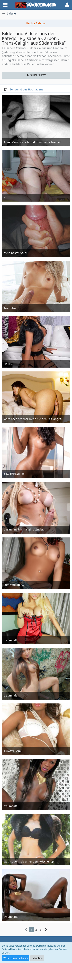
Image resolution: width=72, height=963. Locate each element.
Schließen (37, 958)
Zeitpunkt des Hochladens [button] (26, 89)
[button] (5, 5)
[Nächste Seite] (46, 929)
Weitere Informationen (15, 958)
